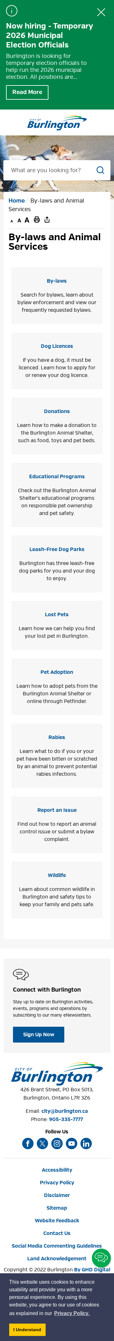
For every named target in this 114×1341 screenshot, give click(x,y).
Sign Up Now (38, 1034)
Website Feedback (57, 1221)
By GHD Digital (92, 1270)
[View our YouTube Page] (71, 1143)
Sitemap (57, 1208)
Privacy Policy (57, 1183)
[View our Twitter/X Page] (42, 1143)
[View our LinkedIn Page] (86, 1143)
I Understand (29, 1331)
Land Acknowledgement (56, 1259)
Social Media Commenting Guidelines (57, 1246)
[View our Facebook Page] (28, 1143)
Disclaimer (57, 1195)
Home (17, 200)
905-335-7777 (66, 1119)
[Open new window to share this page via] (47, 219)
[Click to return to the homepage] (57, 122)
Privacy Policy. (72, 1314)
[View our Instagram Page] (57, 1143)
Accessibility (57, 1170)
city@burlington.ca (64, 1111)
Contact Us (57, 1233)
